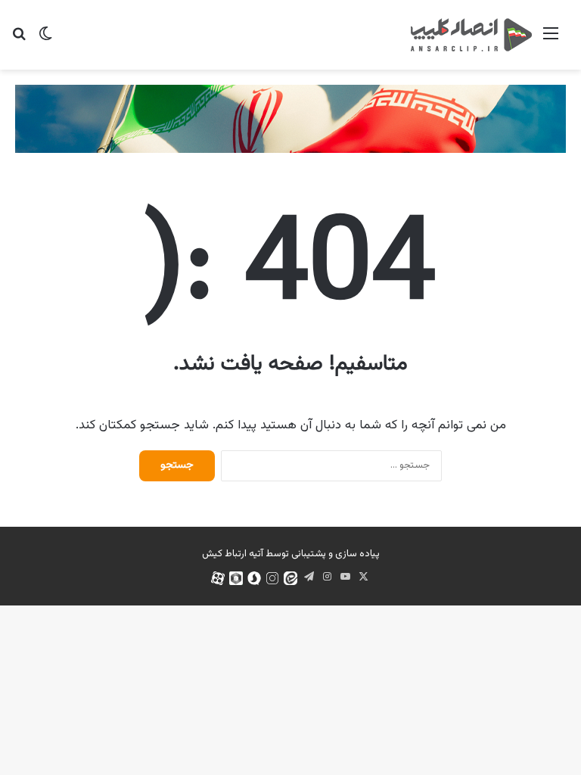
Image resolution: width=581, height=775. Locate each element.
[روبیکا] (236, 578)
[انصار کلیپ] (471, 35)
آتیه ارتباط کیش (232, 554)
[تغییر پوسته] (45, 40)
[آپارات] (218, 578)
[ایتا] (290, 578)
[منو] (550, 40)
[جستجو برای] (18, 40)
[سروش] (254, 578)
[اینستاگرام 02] (272, 578)
